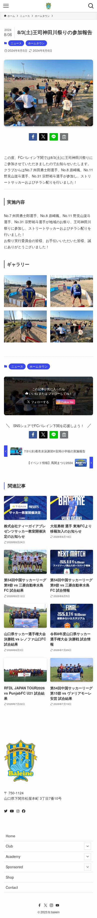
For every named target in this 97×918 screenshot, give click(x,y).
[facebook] (39, 905)
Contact (12, 887)
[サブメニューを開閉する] (87, 846)
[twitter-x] (45, 905)
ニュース (16, 43)
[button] (33, 137)
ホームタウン (36, 43)
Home (10, 835)
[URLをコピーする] (64, 137)
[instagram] (51, 905)
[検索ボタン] (91, 6)
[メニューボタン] (6, 6)
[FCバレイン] (48, 6)
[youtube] (57, 905)
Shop (10, 877)
